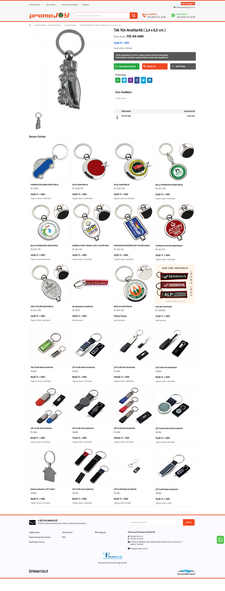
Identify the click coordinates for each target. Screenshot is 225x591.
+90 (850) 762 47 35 (136, 536)
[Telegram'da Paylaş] (124, 80)
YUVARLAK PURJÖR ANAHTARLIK (169, 245)
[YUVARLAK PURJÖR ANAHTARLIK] (175, 222)
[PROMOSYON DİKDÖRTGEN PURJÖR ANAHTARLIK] (133, 222)
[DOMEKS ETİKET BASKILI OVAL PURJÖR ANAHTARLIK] (91, 222)
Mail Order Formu (37, 542)
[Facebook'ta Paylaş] (137, 80)
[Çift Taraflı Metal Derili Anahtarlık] (175, 405)
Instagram (101, 532)
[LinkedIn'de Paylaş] (149, 80)
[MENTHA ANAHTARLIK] (133, 283)
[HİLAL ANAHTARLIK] (91, 161)
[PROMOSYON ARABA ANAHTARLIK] (50, 161)
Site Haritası (67, 532)
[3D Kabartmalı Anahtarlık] (91, 283)
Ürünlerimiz (34, 4)
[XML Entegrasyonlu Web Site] (70, 571)
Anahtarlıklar (70, 25)
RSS (64, 537)
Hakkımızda (34, 532)
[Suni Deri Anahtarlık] (175, 283)
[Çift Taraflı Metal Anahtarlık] (91, 344)
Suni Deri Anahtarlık (163, 306)
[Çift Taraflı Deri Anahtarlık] (133, 344)
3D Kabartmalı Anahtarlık (82, 306)
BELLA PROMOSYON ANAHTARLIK (169, 184)
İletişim (85, 4)
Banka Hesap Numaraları (40, 537)
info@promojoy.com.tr (185, 7)
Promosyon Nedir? (70, 4)
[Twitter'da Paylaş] (143, 80)
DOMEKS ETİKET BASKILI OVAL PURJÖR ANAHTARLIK (94, 245)
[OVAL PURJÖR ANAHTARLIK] (50, 283)
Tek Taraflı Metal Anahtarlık (42, 367)
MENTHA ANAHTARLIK (123, 306)
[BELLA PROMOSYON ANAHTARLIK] (175, 161)
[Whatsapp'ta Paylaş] (117, 80)
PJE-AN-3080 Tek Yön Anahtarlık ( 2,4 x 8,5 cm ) (101, 25)
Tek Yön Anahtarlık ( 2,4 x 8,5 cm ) (127, 55)
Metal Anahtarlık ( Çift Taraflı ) (43, 489)
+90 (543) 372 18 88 (156, 16)
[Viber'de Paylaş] (130, 80)
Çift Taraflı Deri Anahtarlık (124, 367)
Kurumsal (51, 4)
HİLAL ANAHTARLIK (80, 184)
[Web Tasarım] (186, 571)
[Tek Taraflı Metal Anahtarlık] (50, 344)
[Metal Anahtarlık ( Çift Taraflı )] (50, 466)
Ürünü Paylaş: (121, 75)
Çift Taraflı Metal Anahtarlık (83, 367)
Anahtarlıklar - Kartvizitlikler (48, 25)
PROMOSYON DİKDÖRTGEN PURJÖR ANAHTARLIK (134, 245)
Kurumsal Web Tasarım (186, 574)
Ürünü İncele (120, 315)
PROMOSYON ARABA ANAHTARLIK (44, 184)
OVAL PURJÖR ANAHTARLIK (42, 306)
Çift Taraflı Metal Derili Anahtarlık (169, 428)
